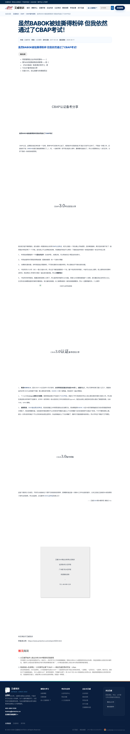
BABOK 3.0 (55, 391)
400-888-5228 (10, 708)
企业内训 (50, 8)
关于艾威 (81, 8)
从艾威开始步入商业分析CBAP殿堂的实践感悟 (37, 658)
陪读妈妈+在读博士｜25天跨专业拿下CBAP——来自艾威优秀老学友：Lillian (48, 667)
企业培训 (85, 693)
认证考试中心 (65, 693)
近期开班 (42, 8)
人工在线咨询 (65, 700)
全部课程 (43, 693)
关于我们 (75, 730)
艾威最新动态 (86, 707)
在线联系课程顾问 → (11, 714)
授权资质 (65, 8)
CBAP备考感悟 (30, 14)
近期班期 (43, 697)
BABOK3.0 (27, 387)
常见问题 (64, 697)
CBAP (22, 14)
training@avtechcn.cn (13, 711)
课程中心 (34, 8)
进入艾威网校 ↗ (92, 8)
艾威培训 (16, 14)
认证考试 (58, 8)
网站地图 (83, 730)
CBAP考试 (64, 396)
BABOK (30, 148)
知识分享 (22, 54)
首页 (28, 8)
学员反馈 (73, 8)
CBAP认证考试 (57, 246)
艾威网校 (16, 723)
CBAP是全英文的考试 (35, 407)
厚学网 (23, 723)
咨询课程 (120, 8)
